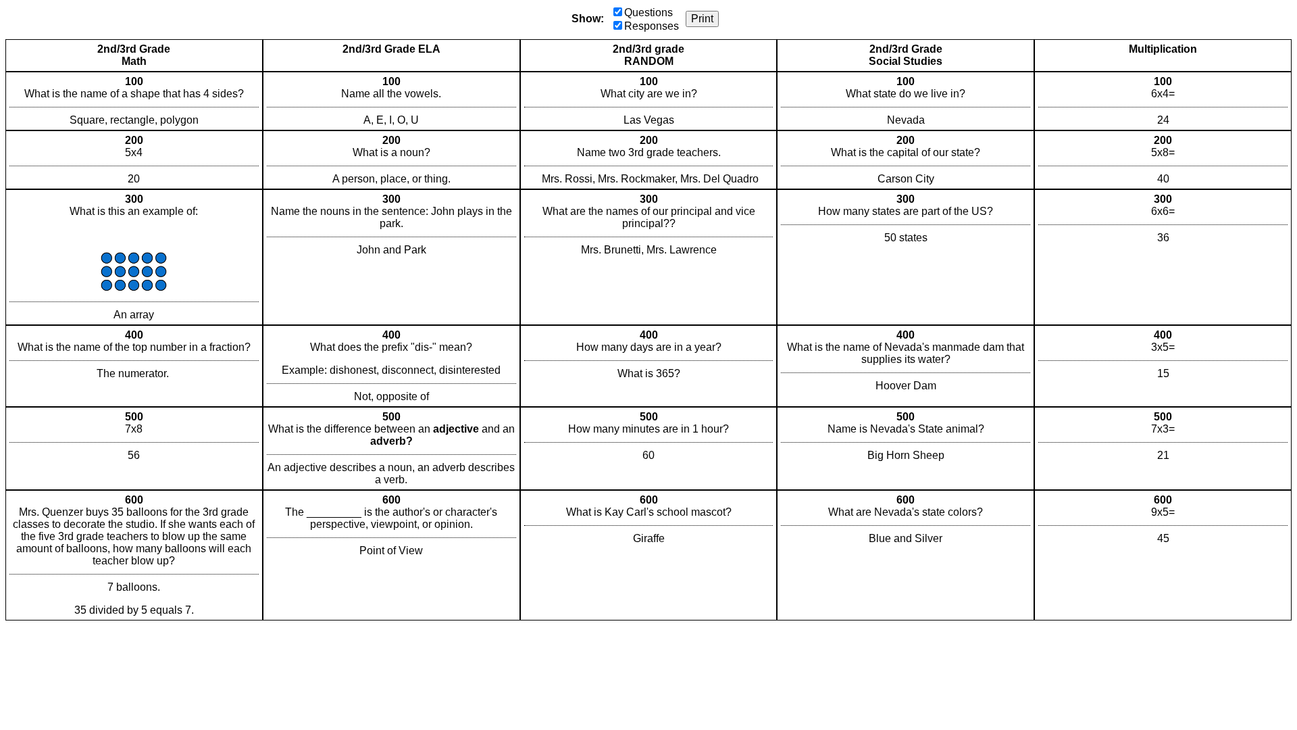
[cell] (134, 101)
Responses (651, 26)
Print (702, 18)
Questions (648, 12)
